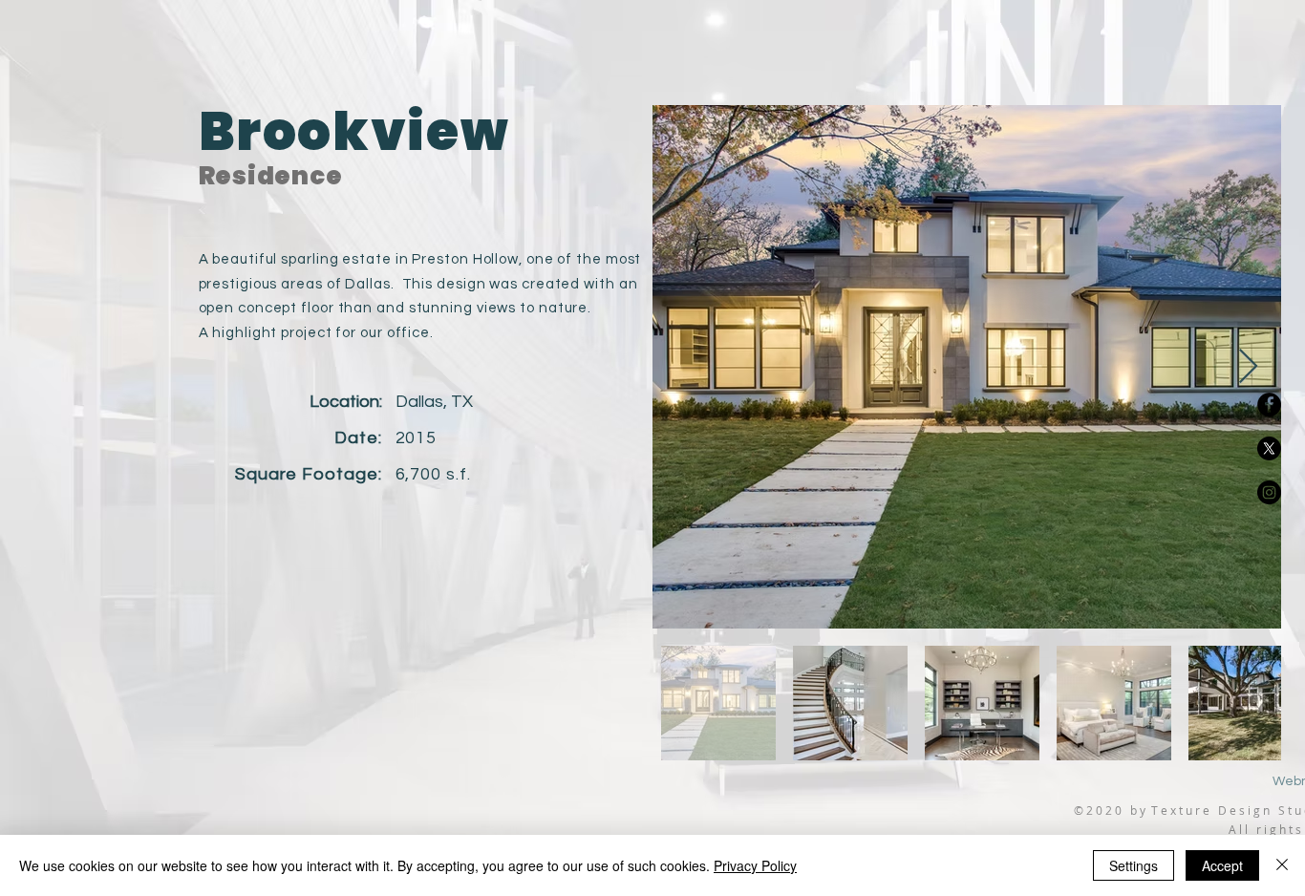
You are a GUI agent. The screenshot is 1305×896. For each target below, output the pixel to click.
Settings (1133, 865)
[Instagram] (1269, 492)
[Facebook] (1269, 404)
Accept (1222, 865)
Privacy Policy (755, 865)
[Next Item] (1248, 367)
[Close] (1282, 865)
